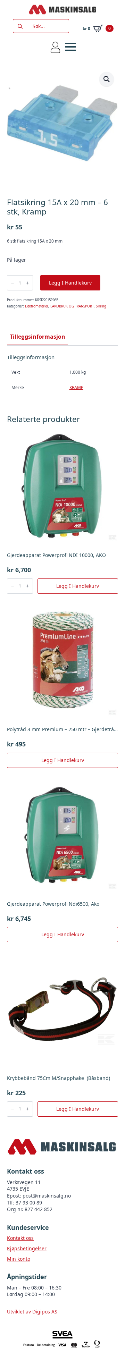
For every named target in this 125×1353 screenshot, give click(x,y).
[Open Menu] (70, 46)
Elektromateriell (36, 306)
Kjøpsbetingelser (27, 1248)
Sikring (101, 306)
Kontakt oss (20, 1238)
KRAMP (76, 387)
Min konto (18, 1258)
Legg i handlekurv (70, 282)
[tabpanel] (62, 374)
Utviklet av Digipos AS (32, 1311)
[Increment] (27, 283)
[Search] (20, 26)
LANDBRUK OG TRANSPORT (72, 306)
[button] (106, 79)
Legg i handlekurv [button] (77, 586)
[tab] (37, 336)
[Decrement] (12, 283)
